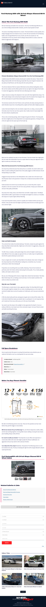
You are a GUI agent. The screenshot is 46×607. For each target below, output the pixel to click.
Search (7, 542)
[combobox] (23, 516)
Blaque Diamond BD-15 (18, 364)
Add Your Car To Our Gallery (23, 506)
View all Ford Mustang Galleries (9, 489)
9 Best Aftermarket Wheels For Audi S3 (33, 586)
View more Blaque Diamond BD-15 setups (11, 492)
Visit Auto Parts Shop (7, 494)
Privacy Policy (30, 605)
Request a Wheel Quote (8, 499)
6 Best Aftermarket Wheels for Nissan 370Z (34, 569)
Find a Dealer (5, 497)
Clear (43, 546)
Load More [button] (23, 591)
